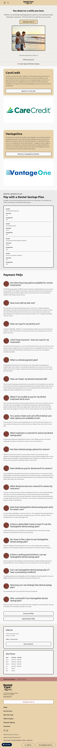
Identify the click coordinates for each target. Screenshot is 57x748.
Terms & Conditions (16, 740)
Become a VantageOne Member (28, 154)
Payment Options (9, 722)
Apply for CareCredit (28, 91)
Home (5, 707)
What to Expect (8, 718)
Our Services (7, 711)
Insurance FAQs (28, 613)
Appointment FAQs (28, 619)
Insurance (6, 726)
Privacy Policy (7, 740)
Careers (24, 740)
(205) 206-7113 (30, 59)
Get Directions (28, 644)
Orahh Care (30, 740)
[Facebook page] (4, 730)
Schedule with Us (28, 22)
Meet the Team (8, 715)
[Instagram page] (7, 730)
